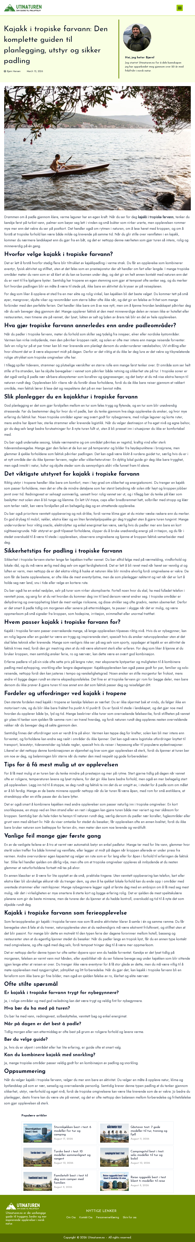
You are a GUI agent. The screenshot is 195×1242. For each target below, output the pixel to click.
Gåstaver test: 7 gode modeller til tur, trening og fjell (149, 1131)
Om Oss (71, 1217)
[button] (180, 8)
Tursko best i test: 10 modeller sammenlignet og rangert (72, 1155)
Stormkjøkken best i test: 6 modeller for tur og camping (72, 1131)
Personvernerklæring (107, 1217)
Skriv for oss (129, 1217)
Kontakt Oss (85, 1217)
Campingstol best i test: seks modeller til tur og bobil (147, 1155)
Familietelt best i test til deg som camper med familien (71, 1179)
